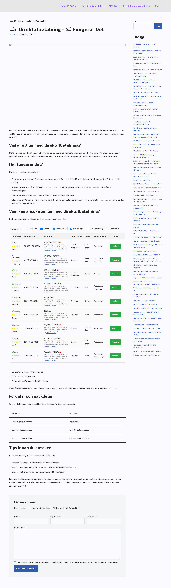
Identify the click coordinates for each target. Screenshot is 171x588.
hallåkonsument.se (51, 250)
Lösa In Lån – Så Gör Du (141, 180)
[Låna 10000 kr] (16, 6)
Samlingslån (114, 229)
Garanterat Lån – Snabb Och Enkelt (145, 324)
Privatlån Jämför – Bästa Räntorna (145, 195)
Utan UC (46, 229)
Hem (11, 21)
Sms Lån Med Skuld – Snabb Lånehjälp (146, 241)
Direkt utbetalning (96, 229)
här (115, 388)
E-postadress (57, 516)
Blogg (158, 6)
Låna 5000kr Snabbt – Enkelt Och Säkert (147, 351)
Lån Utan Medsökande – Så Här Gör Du (146, 141)
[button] (104, 6)
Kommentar (20, 527)
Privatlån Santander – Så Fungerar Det (146, 355)
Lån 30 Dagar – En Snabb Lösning (145, 304)
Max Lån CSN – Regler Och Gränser (145, 92)
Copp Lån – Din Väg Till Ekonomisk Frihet (147, 308)
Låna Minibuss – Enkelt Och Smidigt (145, 151)
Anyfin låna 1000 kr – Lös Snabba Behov (147, 278)
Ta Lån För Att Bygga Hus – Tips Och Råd (147, 237)
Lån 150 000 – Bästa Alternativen (145, 251)
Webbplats (92, 516)
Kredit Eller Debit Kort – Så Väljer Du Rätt (147, 69)
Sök (135, 21)
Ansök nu (115, 246)
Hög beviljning (61, 229)
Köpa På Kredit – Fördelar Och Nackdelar (147, 184)
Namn (17, 516)
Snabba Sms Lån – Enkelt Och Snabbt (146, 191)
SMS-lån (33, 229)
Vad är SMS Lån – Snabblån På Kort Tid (146, 328)
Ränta (47, 236)
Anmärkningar (78, 229)
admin (14, 34)
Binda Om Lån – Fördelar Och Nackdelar (147, 187)
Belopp (27, 236)
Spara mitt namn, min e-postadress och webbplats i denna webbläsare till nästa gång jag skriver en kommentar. (67, 562)
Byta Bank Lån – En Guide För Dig (144, 300)
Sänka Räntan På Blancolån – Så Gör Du (147, 255)
